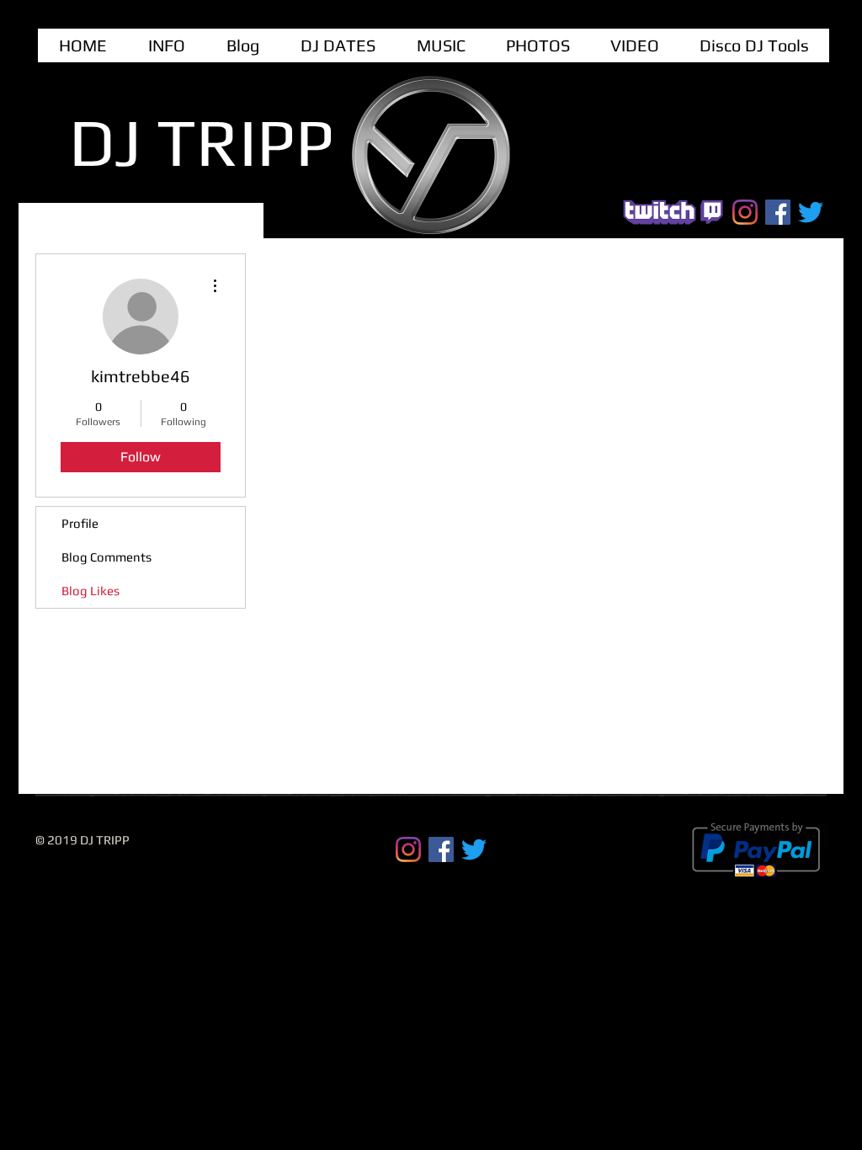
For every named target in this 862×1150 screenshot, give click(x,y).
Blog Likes (90, 590)
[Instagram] (745, 212)
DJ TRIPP (201, 142)
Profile (79, 523)
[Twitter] (810, 212)
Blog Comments (106, 557)
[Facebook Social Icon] (777, 212)
